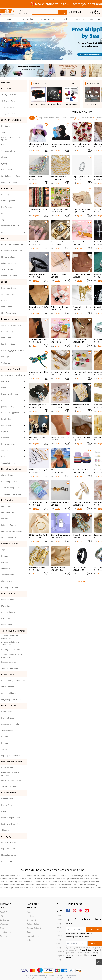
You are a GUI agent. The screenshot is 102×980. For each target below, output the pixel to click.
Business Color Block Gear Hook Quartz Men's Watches (60, 242)
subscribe (94, 929)
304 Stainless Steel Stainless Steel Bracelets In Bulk (38, 535)
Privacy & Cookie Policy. (89, 950)
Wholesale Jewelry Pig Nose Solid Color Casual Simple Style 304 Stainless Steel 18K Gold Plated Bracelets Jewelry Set (60, 568)
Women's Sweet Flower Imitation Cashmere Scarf (82, 405)
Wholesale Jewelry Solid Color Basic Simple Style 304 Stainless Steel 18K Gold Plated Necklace (60, 177)
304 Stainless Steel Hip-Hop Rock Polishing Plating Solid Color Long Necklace (38, 470)
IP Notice (71, 978)
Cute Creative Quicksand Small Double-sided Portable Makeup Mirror (60, 340)
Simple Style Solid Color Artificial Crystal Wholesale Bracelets (38, 502)
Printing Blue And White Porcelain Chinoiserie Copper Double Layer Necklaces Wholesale (38, 307)
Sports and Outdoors (25, 19)
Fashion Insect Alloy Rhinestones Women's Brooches (38, 372)
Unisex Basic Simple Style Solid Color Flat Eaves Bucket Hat (82, 470)
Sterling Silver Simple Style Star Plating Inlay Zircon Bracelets (60, 437)
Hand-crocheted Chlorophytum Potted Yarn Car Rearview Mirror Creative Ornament (60, 209)
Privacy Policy (32, 978)
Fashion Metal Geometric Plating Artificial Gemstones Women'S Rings (38, 242)
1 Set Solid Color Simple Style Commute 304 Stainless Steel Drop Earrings (60, 372)
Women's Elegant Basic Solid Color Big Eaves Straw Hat (38, 405)
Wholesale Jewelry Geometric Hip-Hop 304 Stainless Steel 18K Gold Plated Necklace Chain (82, 307)
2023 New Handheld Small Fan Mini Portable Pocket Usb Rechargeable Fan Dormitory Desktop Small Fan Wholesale (60, 535)
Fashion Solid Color (79, 568)
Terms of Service (44, 978)
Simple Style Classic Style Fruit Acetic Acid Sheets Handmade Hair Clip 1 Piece (82, 372)
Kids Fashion (64, 19)
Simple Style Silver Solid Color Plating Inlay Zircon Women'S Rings (82, 177)
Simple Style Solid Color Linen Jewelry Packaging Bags (82, 209)
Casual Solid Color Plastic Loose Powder (82, 242)
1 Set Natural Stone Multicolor (38, 209)
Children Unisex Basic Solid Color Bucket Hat (38, 144)
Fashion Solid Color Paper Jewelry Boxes (60, 307)
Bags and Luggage (47, 19)
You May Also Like (82, 112)
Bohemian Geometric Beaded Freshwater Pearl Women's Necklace (38, 177)
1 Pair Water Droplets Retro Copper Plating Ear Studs (60, 405)
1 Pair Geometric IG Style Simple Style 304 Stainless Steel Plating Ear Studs (38, 340)
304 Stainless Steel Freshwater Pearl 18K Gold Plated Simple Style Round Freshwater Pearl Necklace (60, 470)
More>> (75, 83)
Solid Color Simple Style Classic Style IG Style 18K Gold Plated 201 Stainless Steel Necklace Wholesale (82, 274)
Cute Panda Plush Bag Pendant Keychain (38, 437)
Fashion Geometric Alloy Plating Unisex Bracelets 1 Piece (38, 274)
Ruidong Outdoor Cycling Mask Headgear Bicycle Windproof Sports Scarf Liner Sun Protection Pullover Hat (60, 144)
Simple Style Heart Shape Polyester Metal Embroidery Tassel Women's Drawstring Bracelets (82, 502)
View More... (82, 581)
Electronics (79, 19)
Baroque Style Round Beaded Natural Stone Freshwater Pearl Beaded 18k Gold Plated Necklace (82, 535)
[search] (62, 12)
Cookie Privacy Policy (59, 978)
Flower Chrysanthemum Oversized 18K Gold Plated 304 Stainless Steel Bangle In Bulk (38, 568)
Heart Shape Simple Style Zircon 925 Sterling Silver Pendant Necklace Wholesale (82, 437)
